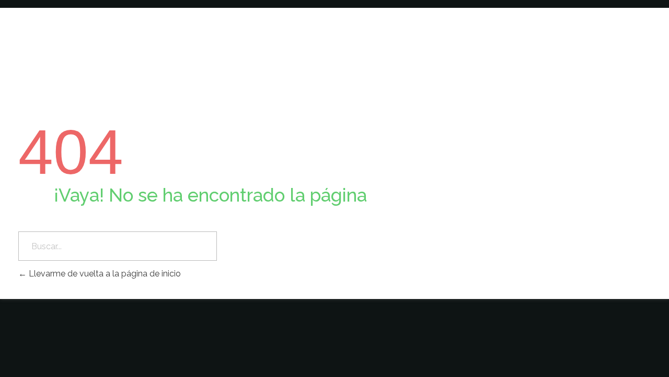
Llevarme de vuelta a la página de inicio (104, 274)
